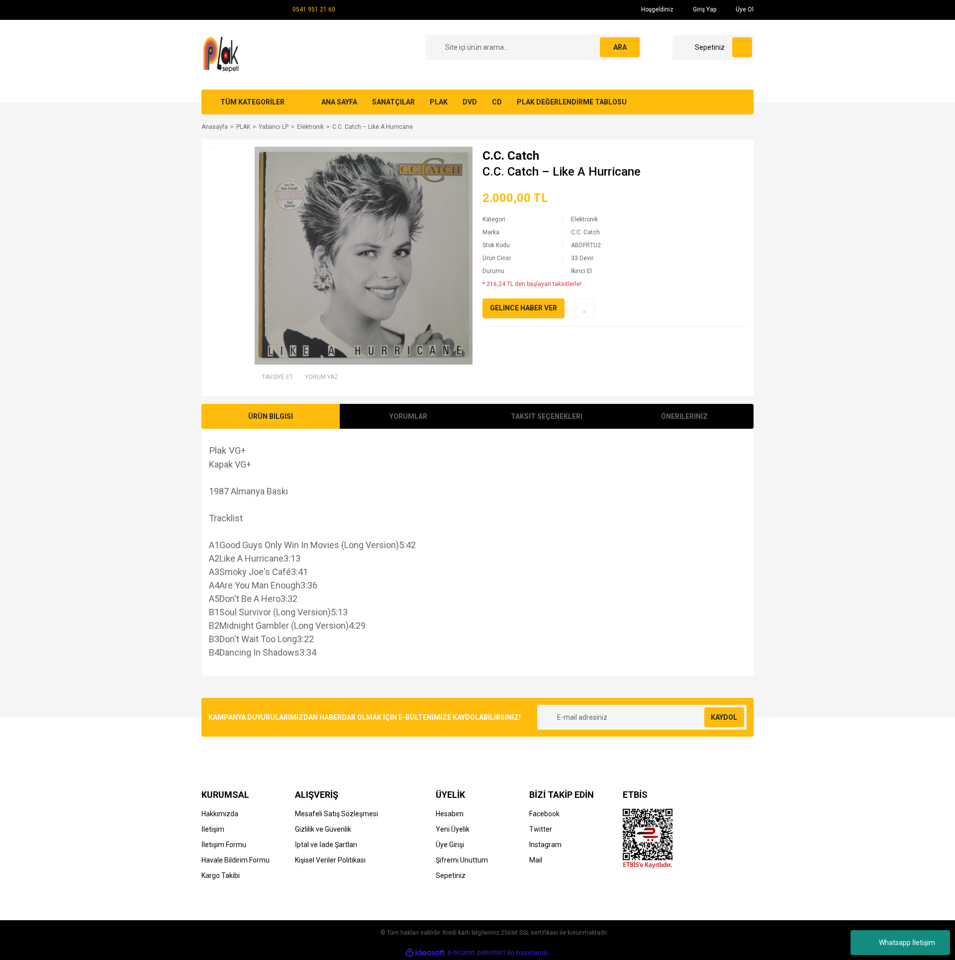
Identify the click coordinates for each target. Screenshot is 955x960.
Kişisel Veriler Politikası (330, 860)
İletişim (212, 829)
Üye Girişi (450, 845)
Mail (535, 860)
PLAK (439, 102)
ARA (620, 47)
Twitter (540, 829)
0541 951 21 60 (313, 9)
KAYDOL (724, 717)
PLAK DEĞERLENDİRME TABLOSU (572, 102)
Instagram (545, 845)
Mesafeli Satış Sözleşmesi (336, 814)
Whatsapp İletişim (907, 943)
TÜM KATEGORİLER (252, 102)
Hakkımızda (219, 814)
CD (497, 102)
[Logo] (222, 54)
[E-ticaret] (476, 952)
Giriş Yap (703, 9)
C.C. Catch (510, 156)
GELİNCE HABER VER (523, 308)
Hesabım (450, 814)
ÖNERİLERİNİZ (684, 416)
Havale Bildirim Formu (235, 860)
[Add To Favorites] (584, 308)
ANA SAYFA (339, 102)
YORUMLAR (408, 416)
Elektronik (584, 219)
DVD (470, 102)
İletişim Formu (223, 845)
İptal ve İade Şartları (326, 845)
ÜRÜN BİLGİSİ (270, 416)
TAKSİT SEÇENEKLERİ (546, 416)
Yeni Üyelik (453, 829)
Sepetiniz (451, 875)
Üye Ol (744, 9)
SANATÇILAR (393, 102)
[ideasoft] (425, 953)
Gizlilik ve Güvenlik (323, 829)
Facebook (544, 814)
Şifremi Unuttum (462, 860)
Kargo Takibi (220, 875)
